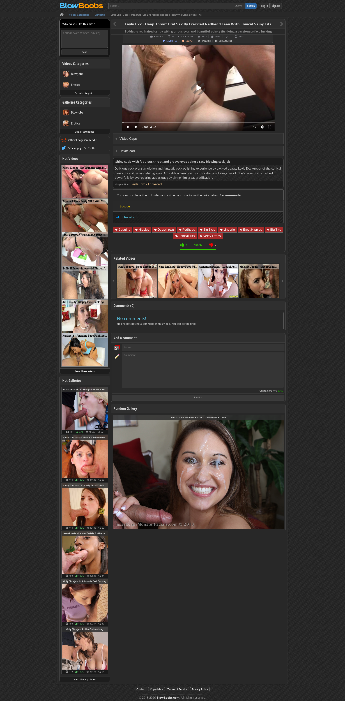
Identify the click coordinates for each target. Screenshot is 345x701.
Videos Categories (75, 63)
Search (251, 5)
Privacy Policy (200, 689)
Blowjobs (158, 36)
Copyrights (156, 689)
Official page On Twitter (82, 148)
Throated (129, 217)
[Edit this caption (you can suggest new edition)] (282, 32)
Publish (198, 397)
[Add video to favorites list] (155, 293)
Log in (264, 6)
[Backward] (113, 281)
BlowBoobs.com (168, 697)
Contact (141, 689)
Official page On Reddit (82, 140)
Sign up (276, 6)
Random (206, 41)
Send (84, 52)
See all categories (84, 93)
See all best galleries (84, 679)
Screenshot (225, 41)
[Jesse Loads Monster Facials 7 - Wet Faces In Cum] (198, 472)
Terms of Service (177, 689)
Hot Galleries (71, 380)
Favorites (171, 41)
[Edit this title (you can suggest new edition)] (276, 24)
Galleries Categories (77, 102)
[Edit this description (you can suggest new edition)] (280, 162)
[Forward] (282, 281)
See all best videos (85, 371)
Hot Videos (70, 158)
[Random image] (106, 410)
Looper (189, 41)
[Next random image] (281, 472)
